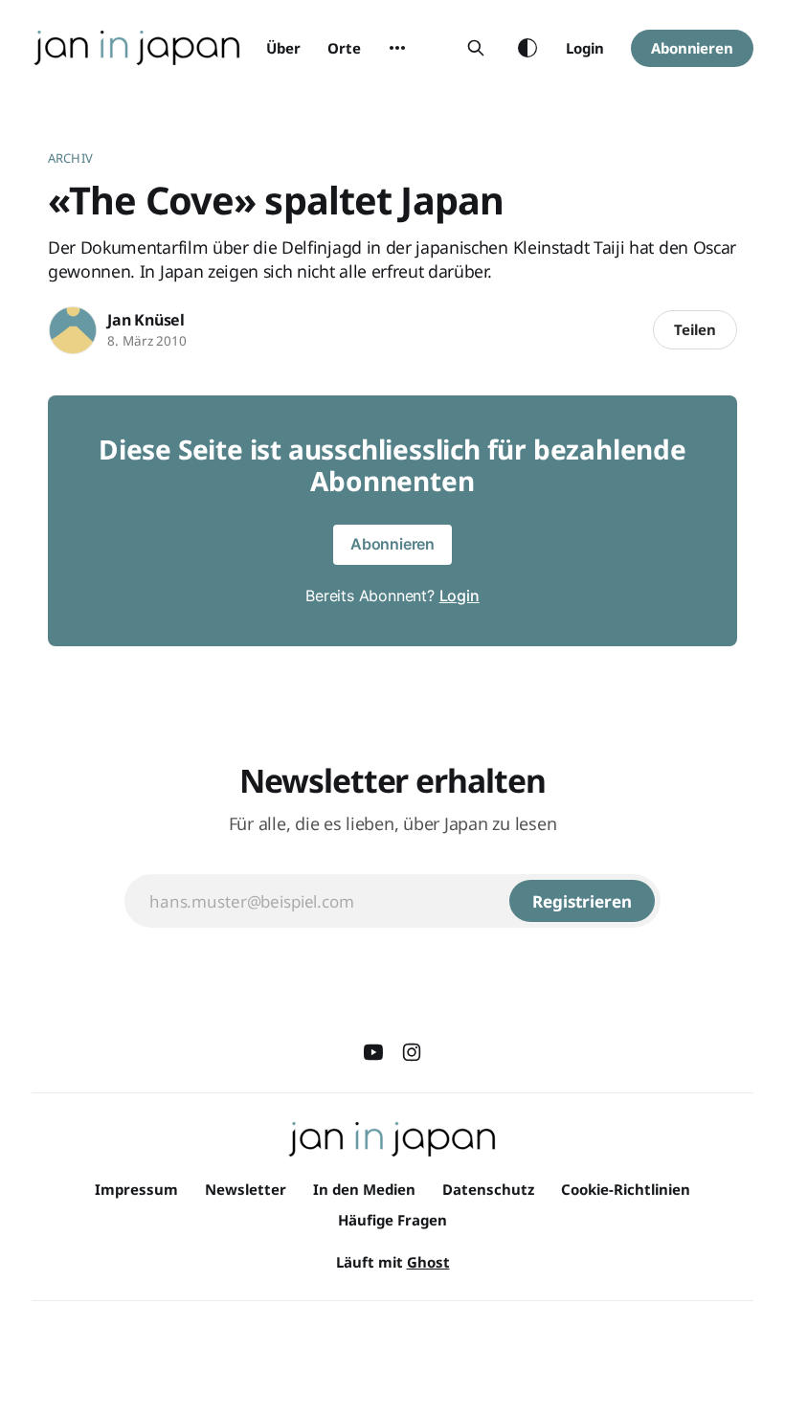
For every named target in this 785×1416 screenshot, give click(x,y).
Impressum (136, 1189)
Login (585, 47)
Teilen (695, 329)
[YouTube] (373, 1052)
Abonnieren (692, 47)
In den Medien (364, 1189)
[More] (397, 48)
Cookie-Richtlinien (625, 1189)
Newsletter (245, 1189)
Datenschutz (488, 1189)
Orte (344, 47)
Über (283, 47)
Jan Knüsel (146, 319)
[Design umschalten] (527, 48)
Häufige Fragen (392, 1219)
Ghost (428, 1261)
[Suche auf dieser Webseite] (475, 48)
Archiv (70, 158)
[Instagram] (411, 1052)
